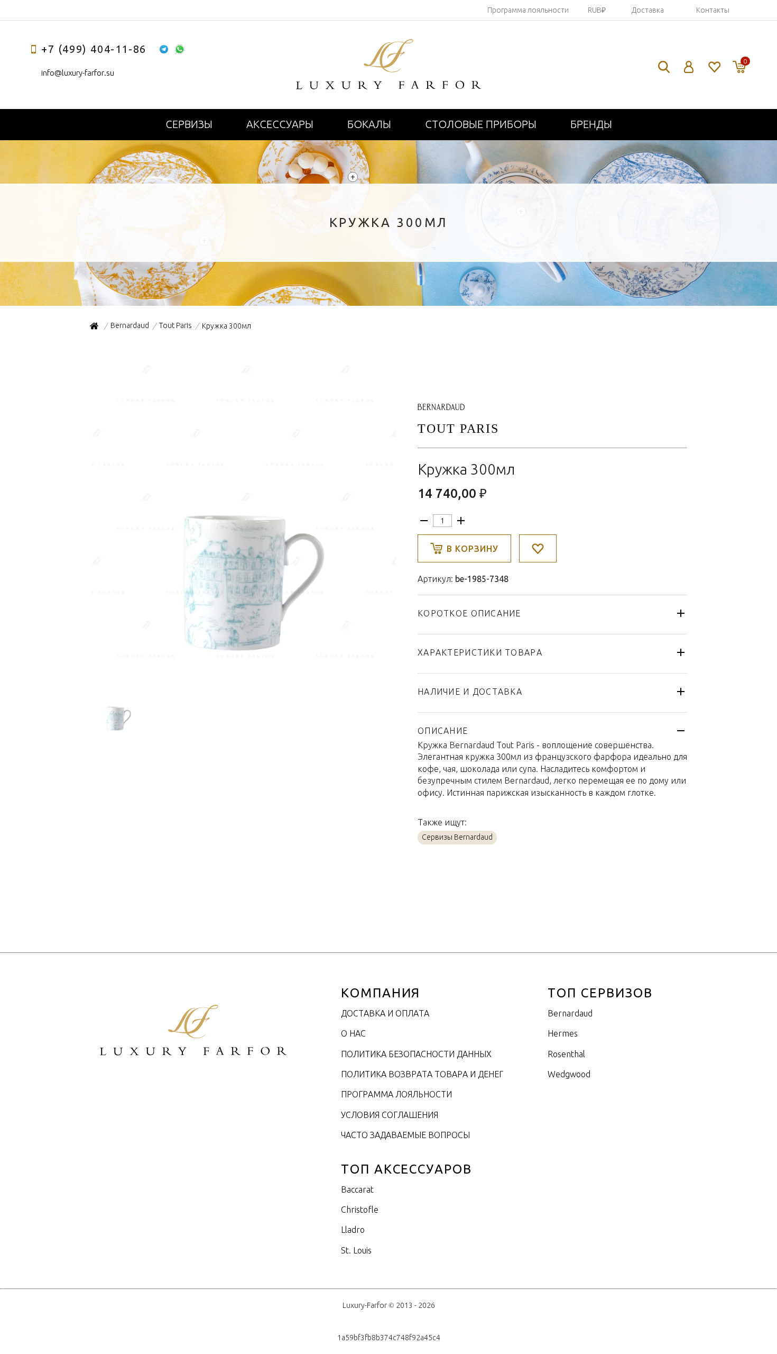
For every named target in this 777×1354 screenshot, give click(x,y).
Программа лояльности (528, 10)
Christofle (359, 1209)
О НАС (353, 1033)
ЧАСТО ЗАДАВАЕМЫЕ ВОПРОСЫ (405, 1135)
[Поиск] (664, 67)
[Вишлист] (713, 67)
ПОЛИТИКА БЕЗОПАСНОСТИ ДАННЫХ (416, 1054)
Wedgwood (569, 1074)
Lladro (353, 1229)
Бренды (591, 124)
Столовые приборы (480, 124)
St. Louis (356, 1250)
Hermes (563, 1033)
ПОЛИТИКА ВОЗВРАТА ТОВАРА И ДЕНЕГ (422, 1074)
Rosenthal (566, 1054)
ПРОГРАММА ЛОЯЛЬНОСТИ (396, 1094)
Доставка (648, 10)
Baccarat (357, 1189)
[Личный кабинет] (689, 67)
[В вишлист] (538, 548)
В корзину (472, 548)
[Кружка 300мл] (243, 661)
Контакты (712, 10)
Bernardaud (570, 1013)
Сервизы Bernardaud (457, 837)
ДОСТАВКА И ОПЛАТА (385, 1013)
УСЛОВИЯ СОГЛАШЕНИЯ (389, 1115)
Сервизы (188, 124)
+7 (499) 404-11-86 (93, 49)
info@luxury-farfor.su (77, 72)
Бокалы (369, 124)
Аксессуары (279, 124)
